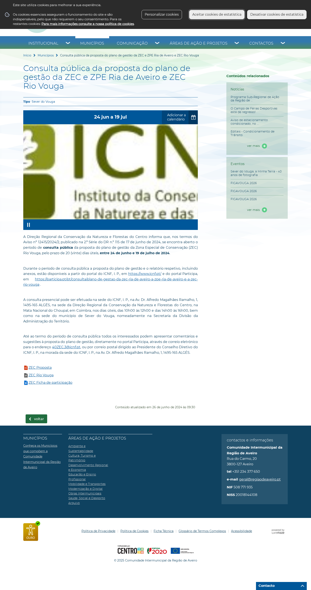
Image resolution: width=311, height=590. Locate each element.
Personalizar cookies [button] (162, 14)
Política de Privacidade (98, 531)
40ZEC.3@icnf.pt (66, 347)
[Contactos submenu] (283, 43)
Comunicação (132, 43)
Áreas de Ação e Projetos (198, 43)
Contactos (261, 43)
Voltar (39, 419)
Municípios (92, 43)
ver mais (253, 146)
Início (27, 55)
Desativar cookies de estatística (276, 14)
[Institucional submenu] (68, 43)
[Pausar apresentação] (28, 224)
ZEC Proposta (40, 368)
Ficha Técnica (163, 531)
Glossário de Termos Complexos (202, 531)
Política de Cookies (134, 531)
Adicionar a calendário (176, 117)
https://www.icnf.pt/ (144, 274)
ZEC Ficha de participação (50, 383)
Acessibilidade (241, 531)
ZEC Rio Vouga (41, 375)
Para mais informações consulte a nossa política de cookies (87, 24)
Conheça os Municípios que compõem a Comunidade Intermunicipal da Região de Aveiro (42, 456)
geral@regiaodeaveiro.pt (260, 479)
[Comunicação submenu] (157, 43)
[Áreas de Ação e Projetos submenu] (237, 43)
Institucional (43, 43)
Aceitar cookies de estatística (216, 14)
